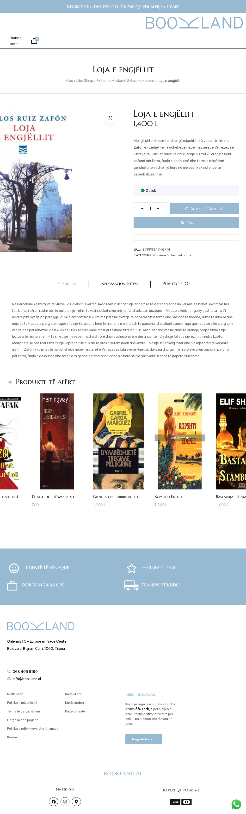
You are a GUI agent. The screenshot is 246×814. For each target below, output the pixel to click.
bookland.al (160, 704)
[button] (110, 118)
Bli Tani (187, 222)
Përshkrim (66, 283)
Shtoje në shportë (207, 208)
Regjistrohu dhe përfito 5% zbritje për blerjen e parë (123, 6)
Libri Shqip (84, 80)
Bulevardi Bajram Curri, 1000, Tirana (36, 648)
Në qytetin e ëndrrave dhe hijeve (91, 498)
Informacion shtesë (119, 283)
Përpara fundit (19, 496)
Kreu (69, 80)
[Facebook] (53, 801)
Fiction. (102, 80)
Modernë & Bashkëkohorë (132, 80)
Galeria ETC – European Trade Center (37, 641)
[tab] (66, 284)
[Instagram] (65, 801)
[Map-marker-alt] (76, 801)
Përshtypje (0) (176, 283)
